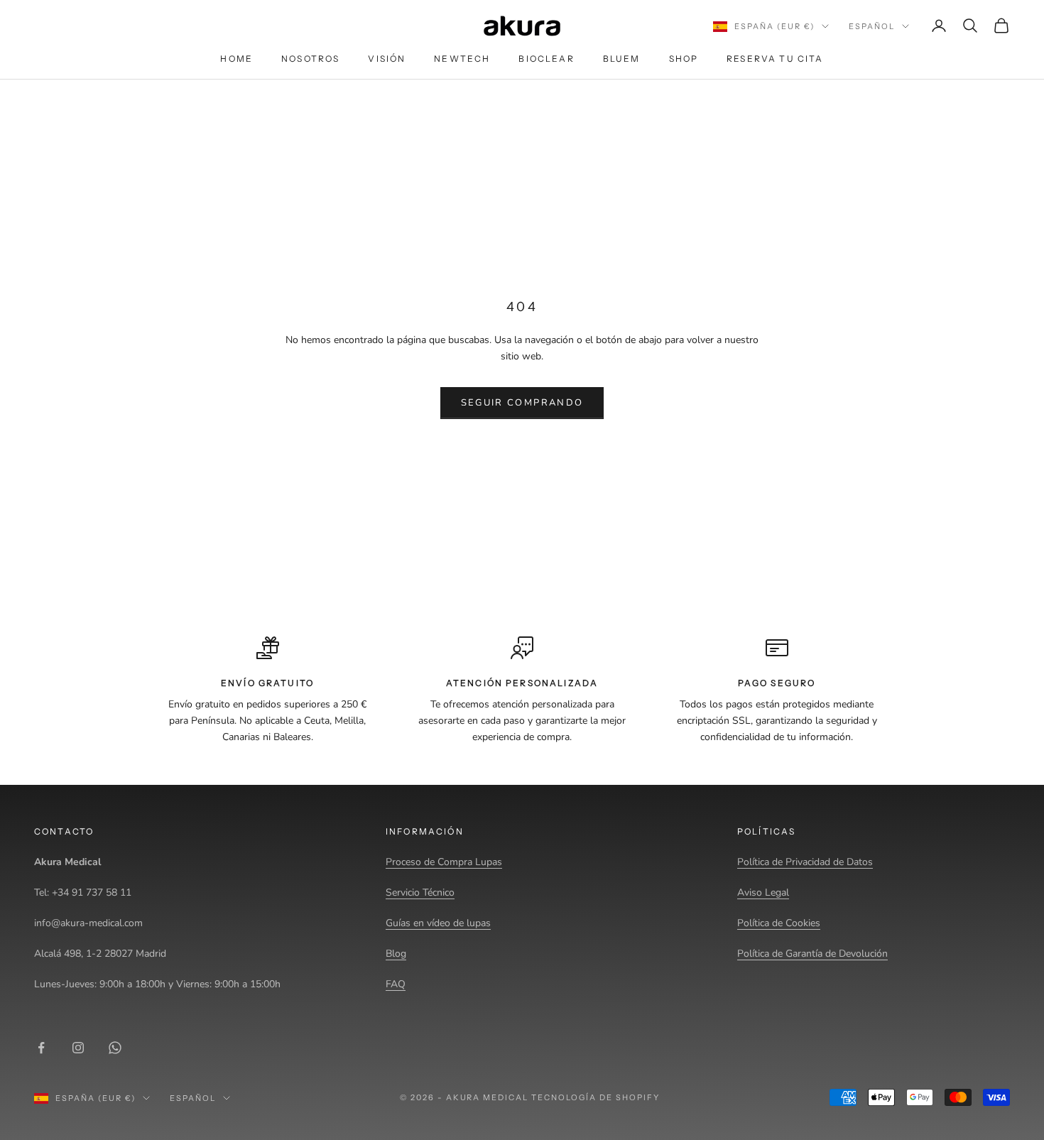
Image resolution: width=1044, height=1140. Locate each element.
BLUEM (622, 58)
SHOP (684, 58)
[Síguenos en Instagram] (78, 1048)
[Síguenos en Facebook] (41, 1048)
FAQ (396, 984)
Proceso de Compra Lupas (444, 862)
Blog (396, 953)
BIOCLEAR (546, 58)
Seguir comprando (522, 402)
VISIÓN (387, 58)
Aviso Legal (763, 892)
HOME (236, 58)
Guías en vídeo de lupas (438, 923)
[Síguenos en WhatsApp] (115, 1048)
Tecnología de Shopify (595, 1097)
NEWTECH (462, 58)
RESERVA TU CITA (775, 58)
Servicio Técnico (420, 892)
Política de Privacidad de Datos (805, 862)
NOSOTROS (310, 58)
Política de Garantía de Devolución (812, 953)
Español (872, 26)
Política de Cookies (778, 923)
